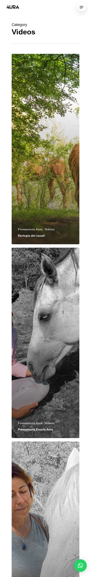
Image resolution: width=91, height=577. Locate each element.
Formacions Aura (30, 229)
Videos (50, 229)
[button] (80, 565)
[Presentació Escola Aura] (45, 343)
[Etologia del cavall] (45, 149)
